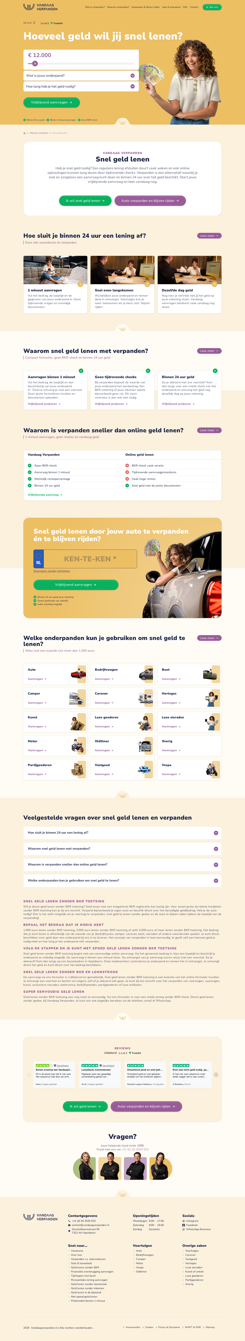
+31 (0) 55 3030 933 (135, 1149)
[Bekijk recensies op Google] (29, 22)
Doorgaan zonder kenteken (52, 571)
